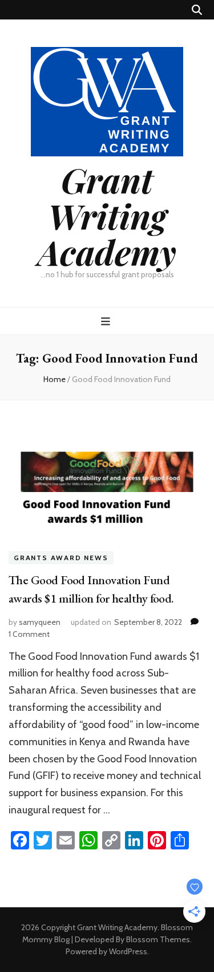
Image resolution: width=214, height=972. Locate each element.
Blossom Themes (158, 939)
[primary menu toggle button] (107, 321)
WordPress (128, 951)
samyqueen (39, 622)
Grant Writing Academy (107, 215)
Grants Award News (61, 557)
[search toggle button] (197, 10)
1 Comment (29, 634)
